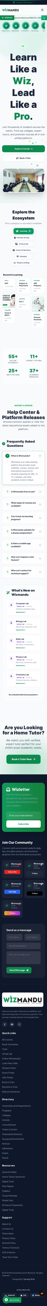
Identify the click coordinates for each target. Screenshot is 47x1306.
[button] (42, 1293)
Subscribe (23, 824)
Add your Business (11, 1091)
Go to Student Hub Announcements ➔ (23, 695)
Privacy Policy (8, 1238)
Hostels (6, 1120)
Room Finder (8, 1072)
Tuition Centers (9, 1129)
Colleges (6, 1115)
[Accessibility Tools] (6, 1299)
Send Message (17, 970)
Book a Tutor (25, 158)
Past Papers (8, 1186)
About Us (6, 1224)
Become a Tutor (10, 1086)
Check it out (20, 612)
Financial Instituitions (12, 1134)
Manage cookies (12, 1300)
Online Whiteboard (11, 1058)
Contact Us (7, 1228)
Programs (6, 1110)
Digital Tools (8, 1181)
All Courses (7, 1039)
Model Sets (7, 1200)
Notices (6, 1143)
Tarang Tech (29, 1279)
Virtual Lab (7, 1053)
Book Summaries (10, 1044)
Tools (4, 1049)
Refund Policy (9, 1243)
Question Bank (9, 1172)
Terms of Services (10, 1247)
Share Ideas (8, 1233)
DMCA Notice (8, 1252)
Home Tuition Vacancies (13, 1176)
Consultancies (9, 1124)
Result (5, 1157)
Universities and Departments (16, 1105)
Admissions (7, 1148)
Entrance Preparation (12, 1205)
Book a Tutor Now (22, 759)
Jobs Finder (7, 1077)
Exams (5, 1153)
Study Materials (9, 1195)
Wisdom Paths (9, 1068)
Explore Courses (22, 149)
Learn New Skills (10, 1063)
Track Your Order (10, 1257)
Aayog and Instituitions (13, 1138)
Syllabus (6, 1191)
